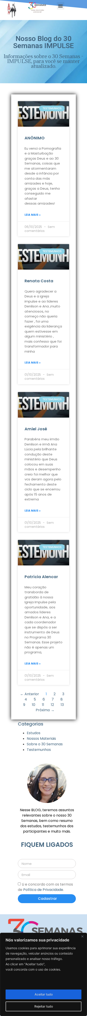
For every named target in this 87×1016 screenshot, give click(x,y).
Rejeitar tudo (43, 1006)
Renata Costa (39, 281)
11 (43, 704)
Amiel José (36, 429)
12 (52, 704)
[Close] (82, 936)
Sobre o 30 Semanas (45, 744)
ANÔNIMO (35, 138)
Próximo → (45, 710)
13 (62, 704)
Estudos (33, 733)
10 (33, 704)
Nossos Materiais (41, 738)
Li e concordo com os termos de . (45, 887)
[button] (60, 6)
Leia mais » (33, 215)
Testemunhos (39, 749)
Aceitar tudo (44, 994)
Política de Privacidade (43, 889)
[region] (43, 974)
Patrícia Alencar (41, 576)
